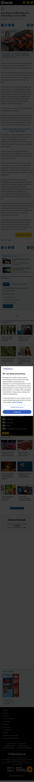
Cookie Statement (17, 402)
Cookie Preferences (17, 407)
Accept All (17, 412)
